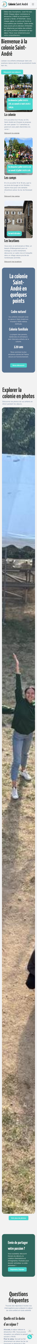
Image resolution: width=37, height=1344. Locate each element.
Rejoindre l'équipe (17, 1269)
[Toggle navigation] (33, 4)
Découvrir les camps (12, 196)
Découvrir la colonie (11, 133)
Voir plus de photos (18, 1218)
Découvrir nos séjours (12, 72)
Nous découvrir (18, 365)
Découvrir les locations (13, 262)
